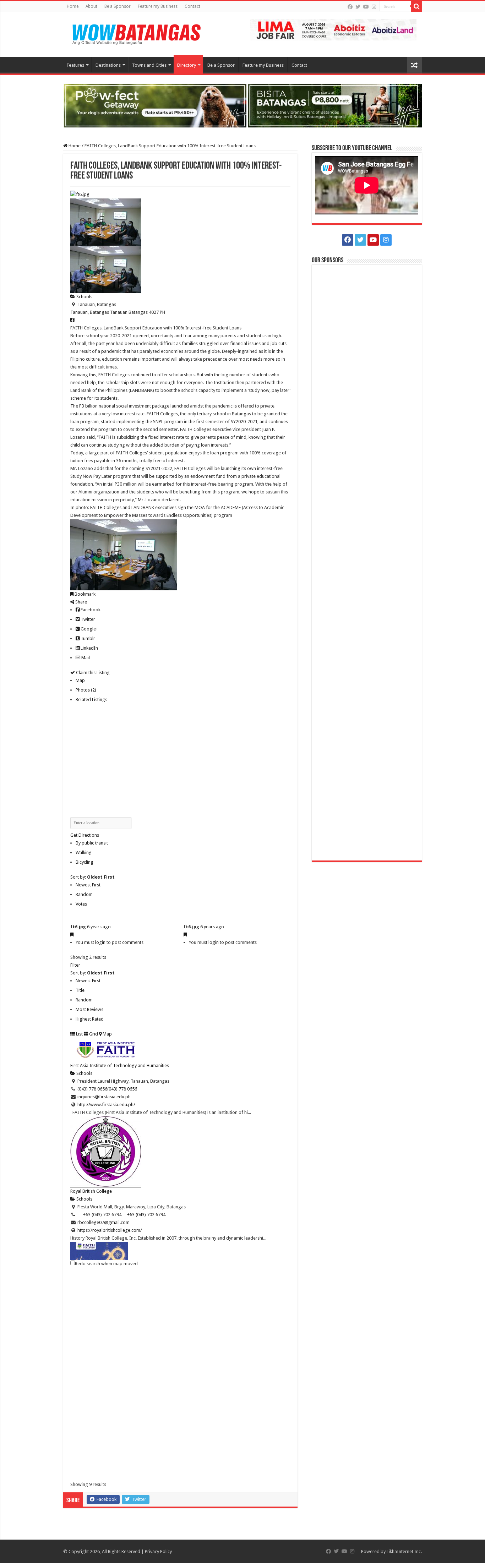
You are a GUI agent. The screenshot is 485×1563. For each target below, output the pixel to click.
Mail (85, 657)
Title (80, 990)
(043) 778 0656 (122, 1089)
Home (72, 6)
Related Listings (91, 699)
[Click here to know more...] (242, 105)
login (100, 942)
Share (80, 602)
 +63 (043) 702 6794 (143, 1214)
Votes (81, 904)
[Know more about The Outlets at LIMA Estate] (333, 29)
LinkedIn (89, 648)
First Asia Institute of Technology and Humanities (119, 1065)
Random (84, 894)
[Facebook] (350, 6)
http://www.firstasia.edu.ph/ (106, 1104)
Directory (186, 65)
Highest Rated (90, 1019)
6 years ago (99, 926)
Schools (83, 296)
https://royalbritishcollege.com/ (109, 1230)
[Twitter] (358, 6)
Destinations (108, 65)
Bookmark (84, 594)
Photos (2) (86, 690)
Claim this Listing (92, 672)
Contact (192, 6)
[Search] (416, 6)
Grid (93, 1034)
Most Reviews (89, 1009)
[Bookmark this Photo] (71, 934)
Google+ (89, 629)
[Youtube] (366, 6)
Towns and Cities (149, 65)
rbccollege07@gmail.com (103, 1222)
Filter (75, 965)
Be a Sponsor (117, 6)
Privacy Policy (158, 1551)
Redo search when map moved (106, 1263)
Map (80, 680)
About (91, 6)
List (79, 1034)
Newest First (88, 884)
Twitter (87, 619)
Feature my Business (158, 6)
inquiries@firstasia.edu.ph (104, 1096)
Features (75, 65)
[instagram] (374, 6)
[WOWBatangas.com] (136, 33)
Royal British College (91, 1191)
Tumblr (87, 638)
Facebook (90, 609)
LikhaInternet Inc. (404, 1551)
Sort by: (92, 877)
